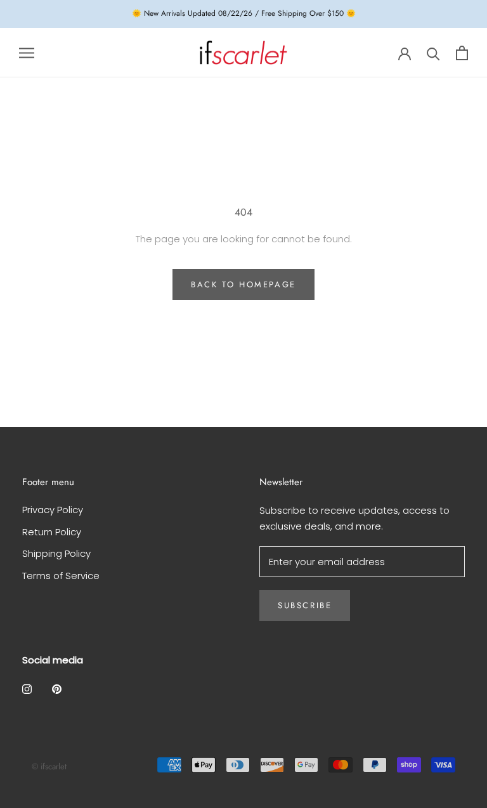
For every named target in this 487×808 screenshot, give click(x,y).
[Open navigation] (26, 52)
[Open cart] (462, 53)
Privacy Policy (52, 509)
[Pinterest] (57, 688)
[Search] (433, 53)
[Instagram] (27, 688)
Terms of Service (61, 575)
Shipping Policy (56, 553)
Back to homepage (243, 284)
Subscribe (305, 605)
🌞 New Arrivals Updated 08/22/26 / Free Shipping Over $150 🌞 (244, 13)
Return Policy (51, 531)
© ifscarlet (49, 766)
